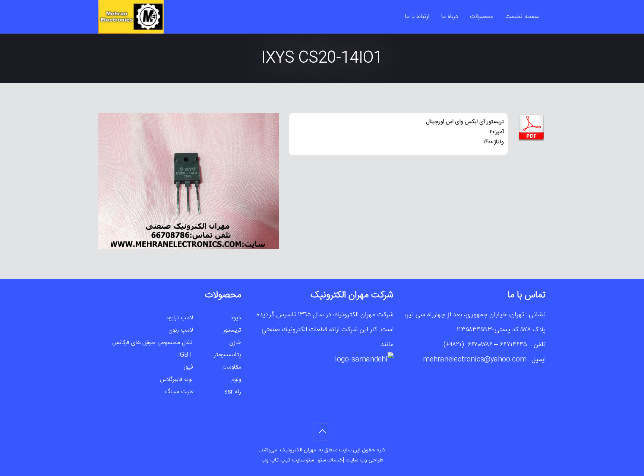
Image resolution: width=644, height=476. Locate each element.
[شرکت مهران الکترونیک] (131, 17)
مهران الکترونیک (298, 450)
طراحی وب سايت (364, 460)
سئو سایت (303, 460)
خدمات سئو (330, 460)
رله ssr (232, 392)
